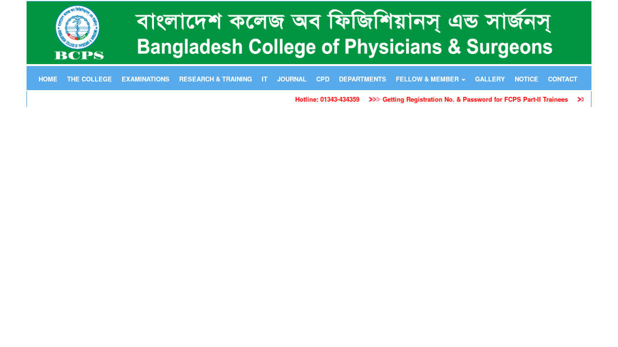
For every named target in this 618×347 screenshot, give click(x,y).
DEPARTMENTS (362, 78)
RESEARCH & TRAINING (215, 78)
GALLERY (490, 78)
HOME (48, 78)
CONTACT (562, 78)
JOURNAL (292, 78)
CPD (322, 78)
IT (264, 78)
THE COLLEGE (89, 78)
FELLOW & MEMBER (428, 78)
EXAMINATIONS (145, 78)
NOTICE (526, 78)
